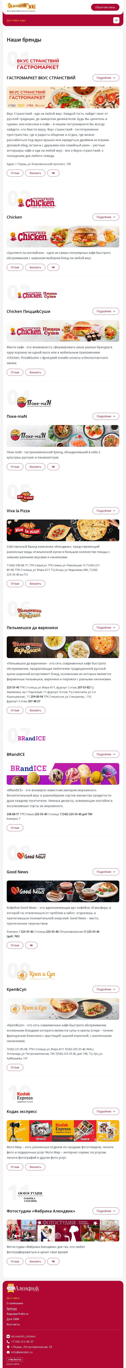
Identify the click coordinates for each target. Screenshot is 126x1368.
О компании (15, 1303)
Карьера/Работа (17, 1314)
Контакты (13, 1324)
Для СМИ (13, 1319)
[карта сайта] (13, 1364)
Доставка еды (16, 20)
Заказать (35, 173)
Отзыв (15, 173)
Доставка (13, 1298)
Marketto (15, 1359)
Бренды (12, 1308)
